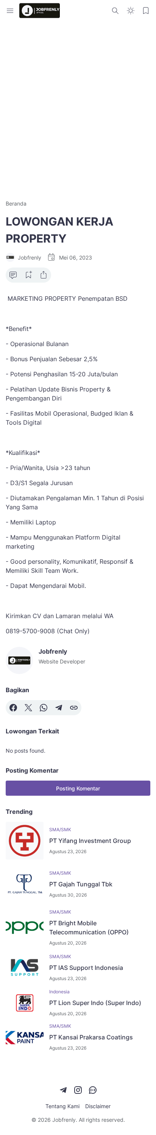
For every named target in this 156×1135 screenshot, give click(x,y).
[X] (28, 707)
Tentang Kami (62, 1106)
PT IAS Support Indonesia (86, 967)
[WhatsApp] (43, 707)
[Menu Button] (10, 10)
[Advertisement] (78, 110)
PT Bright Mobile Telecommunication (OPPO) (89, 927)
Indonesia (59, 991)
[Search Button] (115, 10)
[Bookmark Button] (145, 10)
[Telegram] (58, 707)
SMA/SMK (60, 829)
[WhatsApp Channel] (92, 1090)
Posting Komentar (78, 788)
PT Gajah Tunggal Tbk (80, 884)
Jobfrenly (64, 1119)
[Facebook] (13, 707)
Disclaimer (98, 1106)
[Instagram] (78, 1090)
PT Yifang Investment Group (90, 840)
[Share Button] (43, 275)
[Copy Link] (73, 707)
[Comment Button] (13, 275)
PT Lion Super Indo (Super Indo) (95, 1003)
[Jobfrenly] (39, 10)
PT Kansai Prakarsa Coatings (91, 1037)
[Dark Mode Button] (130, 10)
